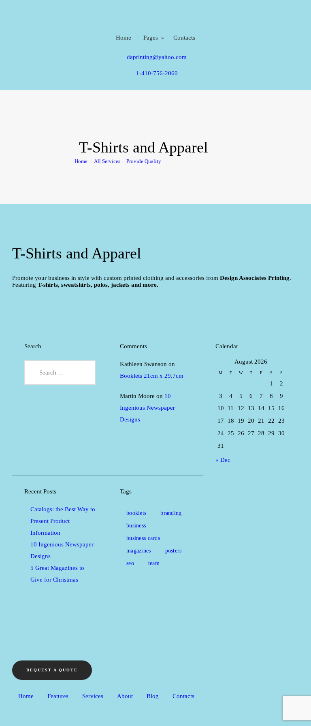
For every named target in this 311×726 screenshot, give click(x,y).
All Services (107, 161)
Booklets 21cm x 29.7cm (151, 376)
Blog (153, 696)
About (125, 696)
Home (81, 161)
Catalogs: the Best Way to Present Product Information (62, 521)
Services (92, 696)
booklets (136, 513)
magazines (138, 551)
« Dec (222, 460)
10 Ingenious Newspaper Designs (147, 408)
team (154, 563)
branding (170, 513)
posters (173, 551)
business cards (143, 538)
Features (57, 696)
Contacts (183, 696)
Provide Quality (143, 161)
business (136, 526)
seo (130, 563)
